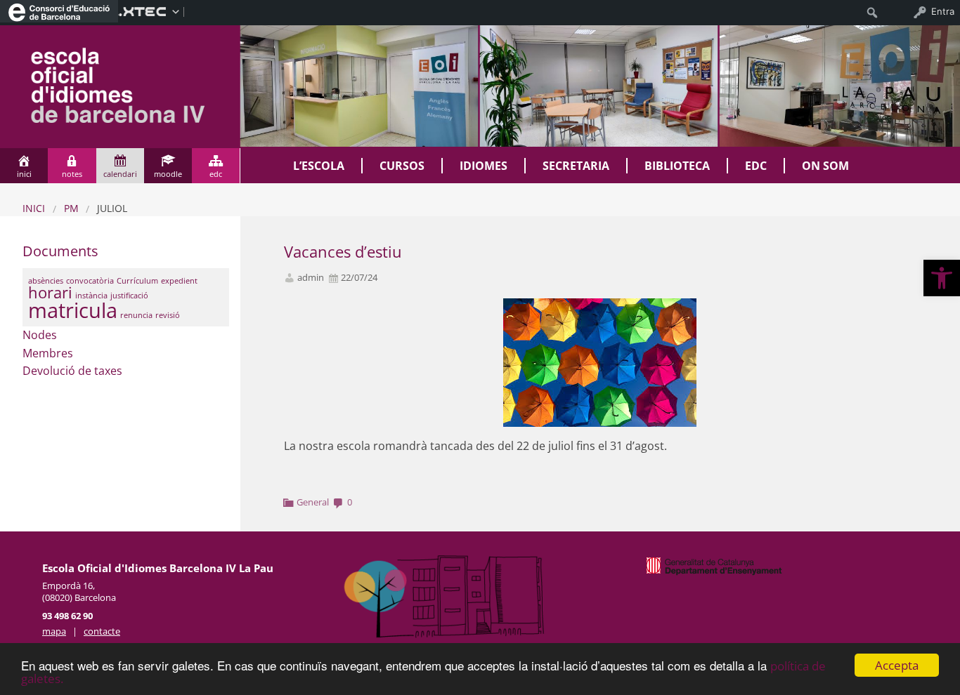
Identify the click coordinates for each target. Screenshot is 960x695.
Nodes (39, 335)
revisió (167, 315)
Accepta (897, 665)
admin (310, 277)
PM (71, 208)
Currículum (137, 281)
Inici (33, 208)
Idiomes (483, 165)
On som (825, 165)
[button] (941, 278)
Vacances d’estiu (343, 251)
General (313, 502)
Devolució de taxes (72, 370)
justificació (129, 295)
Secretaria (576, 165)
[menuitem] (59, 11)
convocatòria (90, 281)
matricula (72, 310)
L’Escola (318, 165)
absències (45, 281)
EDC (756, 165)
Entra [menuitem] (942, 11)
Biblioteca (677, 165)
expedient (179, 281)
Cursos (402, 165)
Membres (47, 353)
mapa (54, 631)
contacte (102, 631)
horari (50, 292)
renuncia (136, 315)
